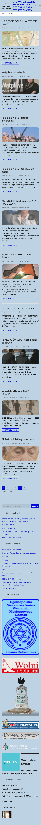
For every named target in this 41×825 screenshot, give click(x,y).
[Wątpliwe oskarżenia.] (20, 86)
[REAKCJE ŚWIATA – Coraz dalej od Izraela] (20, 356)
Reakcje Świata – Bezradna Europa (17, 256)
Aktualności (24, 28)
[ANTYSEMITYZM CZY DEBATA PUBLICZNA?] (20, 217)
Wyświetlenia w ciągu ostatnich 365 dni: (17, 796)
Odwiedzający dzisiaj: (10, 786)
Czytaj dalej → (10, 63)
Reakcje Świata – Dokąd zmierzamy (15, 119)
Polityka (5, 560)
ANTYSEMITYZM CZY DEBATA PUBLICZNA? (19, 202)
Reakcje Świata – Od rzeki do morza (18, 170)
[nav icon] (40, 6)
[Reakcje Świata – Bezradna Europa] (20, 271)
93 (25, 488)
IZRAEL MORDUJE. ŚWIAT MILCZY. (16, 392)
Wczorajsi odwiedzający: (11, 789)
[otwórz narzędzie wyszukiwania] (36, 6)
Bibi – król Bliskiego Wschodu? (19, 439)
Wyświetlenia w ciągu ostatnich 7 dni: (16, 792)
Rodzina (5, 557)
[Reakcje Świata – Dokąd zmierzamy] (20, 134)
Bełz (3, 569)
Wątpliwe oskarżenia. (14, 72)
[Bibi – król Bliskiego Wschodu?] (20, 453)
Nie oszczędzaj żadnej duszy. (18, 308)
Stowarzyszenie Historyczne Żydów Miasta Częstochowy (23, 6)
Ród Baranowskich (9, 525)
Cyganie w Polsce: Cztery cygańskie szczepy (19, 553)
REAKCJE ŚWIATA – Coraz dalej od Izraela (19, 341)
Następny (7, 491)
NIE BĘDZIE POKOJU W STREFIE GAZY (19, 22)
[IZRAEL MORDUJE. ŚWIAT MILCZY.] (20, 407)
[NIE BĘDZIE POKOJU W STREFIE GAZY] (20, 38)
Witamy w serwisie (9, 528)
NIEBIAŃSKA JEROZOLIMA (11, 579)
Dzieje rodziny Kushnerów (11, 538)
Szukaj (35, 506)
